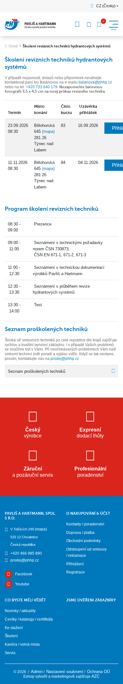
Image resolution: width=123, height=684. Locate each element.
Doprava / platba (80, 532)
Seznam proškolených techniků (36, 371)
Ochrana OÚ (98, 671)
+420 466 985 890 (26, 553)
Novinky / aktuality (20, 611)
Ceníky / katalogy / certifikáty (29, 619)
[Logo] (30, 24)
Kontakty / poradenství (85, 524)
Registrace (75, 572)
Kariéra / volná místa (22, 644)
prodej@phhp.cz (64, 358)
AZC (95, 676)
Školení (11, 636)
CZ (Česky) (105, 6)
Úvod (13, 46)
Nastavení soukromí (64, 671)
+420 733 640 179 (41, 87)
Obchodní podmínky (83, 541)
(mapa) (48, 131)
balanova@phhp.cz (95, 82)
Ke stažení (14, 628)
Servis (10, 653)
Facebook (23, 574)
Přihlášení (75, 564)
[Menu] (77, 24)
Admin (37, 671)
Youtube (22, 584)
